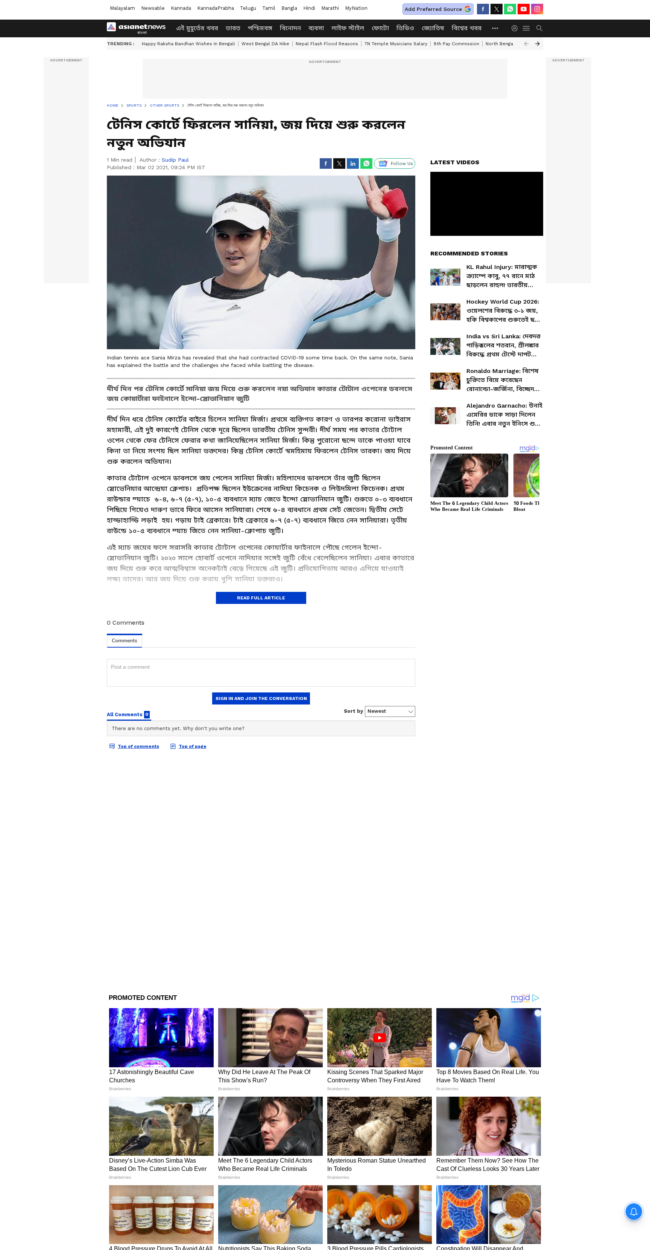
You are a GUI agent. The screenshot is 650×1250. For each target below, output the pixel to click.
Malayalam (122, 8)
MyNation (356, 8)
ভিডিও (405, 28)
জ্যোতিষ (433, 28)
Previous (526, 44)
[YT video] (524, 9)
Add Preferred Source (433, 9)
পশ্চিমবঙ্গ (260, 28)
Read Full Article (261, 598)
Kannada (181, 8)
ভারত (233, 28)
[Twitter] (497, 9)
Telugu (248, 8)
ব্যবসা (316, 28)
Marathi (330, 8)
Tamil (268, 8)
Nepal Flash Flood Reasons (327, 43)
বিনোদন (290, 28)
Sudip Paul (175, 160)
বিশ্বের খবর (466, 28)
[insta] (537, 9)
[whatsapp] (510, 9)
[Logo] (139, 28)
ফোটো (380, 28)
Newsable (153, 8)
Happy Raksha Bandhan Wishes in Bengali (188, 43)
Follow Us (402, 163)
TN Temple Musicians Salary (395, 43)
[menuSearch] (539, 28)
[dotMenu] (495, 28)
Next (537, 44)
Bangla (289, 8)
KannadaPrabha (215, 8)
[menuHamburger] (526, 28)
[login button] (516, 28)
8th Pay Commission (456, 43)
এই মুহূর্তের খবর (197, 28)
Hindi (309, 8)
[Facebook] (483, 9)
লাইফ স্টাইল (347, 28)
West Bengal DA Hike (265, 43)
